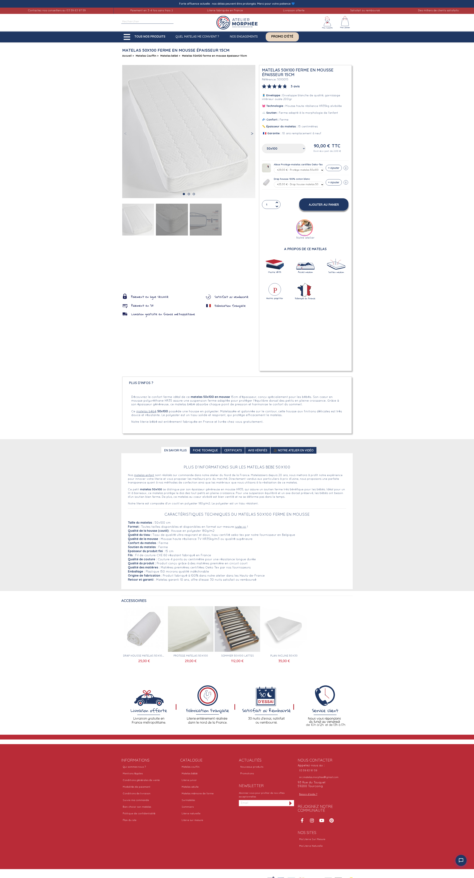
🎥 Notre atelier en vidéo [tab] (293, 450)
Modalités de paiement (136, 787)
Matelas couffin (191, 767)
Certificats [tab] (233, 450)
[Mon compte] (327, 22)
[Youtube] (321, 820)
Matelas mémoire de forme (198, 794)
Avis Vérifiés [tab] (257, 450)
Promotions (247, 774)
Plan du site (129, 820)
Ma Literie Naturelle (311, 846)
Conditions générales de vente (141, 780)
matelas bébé (146, 411)
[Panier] (345, 22)
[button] (145, 37)
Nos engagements (244, 36)
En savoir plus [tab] (175, 450)
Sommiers (188, 807)
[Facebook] (302, 820)
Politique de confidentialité (139, 814)
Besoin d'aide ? (308, 794)
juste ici (240, 527)
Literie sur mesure (192, 820)
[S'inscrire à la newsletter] (290, 803)
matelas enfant (144, 475)
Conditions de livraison (137, 794)
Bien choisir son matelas (137, 807)
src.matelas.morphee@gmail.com (318, 777)
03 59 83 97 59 (308, 771)
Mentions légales (133, 774)
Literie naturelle (191, 814)
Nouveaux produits (251, 767)
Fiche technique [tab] (205, 450)
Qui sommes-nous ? (134, 767)
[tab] (281, 86)
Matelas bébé (190, 774)
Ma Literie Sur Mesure (312, 839)
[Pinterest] (331, 820)
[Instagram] (312, 820)
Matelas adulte (190, 787)
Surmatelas (188, 800)
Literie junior (189, 780)
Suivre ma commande (136, 800)
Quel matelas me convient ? (197, 36)
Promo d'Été (282, 36)
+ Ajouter (333, 168)
